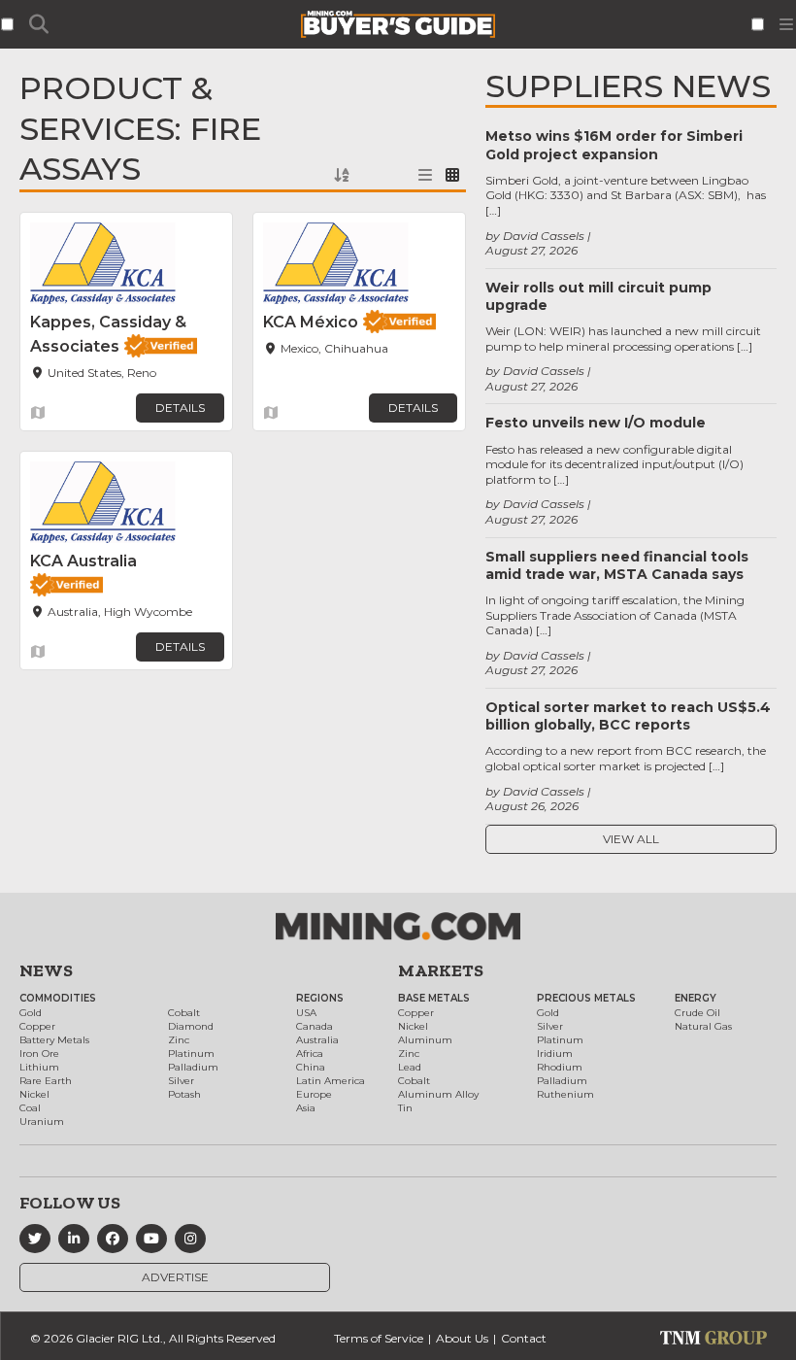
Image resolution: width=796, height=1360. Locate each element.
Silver (181, 1080)
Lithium (39, 1067)
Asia (305, 1108)
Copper (37, 1026)
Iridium (555, 1053)
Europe (314, 1094)
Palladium (193, 1067)
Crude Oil (697, 1012)
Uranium (41, 1121)
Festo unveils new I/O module (595, 422)
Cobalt (184, 1012)
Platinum (191, 1053)
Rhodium (559, 1067)
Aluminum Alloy (438, 1094)
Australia (317, 1040)
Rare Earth (45, 1080)
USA (306, 1012)
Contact (524, 1338)
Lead (409, 1067)
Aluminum (425, 1040)
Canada (314, 1026)
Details (180, 407)
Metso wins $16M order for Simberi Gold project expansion (614, 144)
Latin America (330, 1080)
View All (631, 839)
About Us (462, 1338)
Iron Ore (39, 1053)
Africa (309, 1053)
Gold (30, 1012)
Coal (30, 1108)
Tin (405, 1108)
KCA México (310, 322)
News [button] (46, 970)
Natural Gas (703, 1026)
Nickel (34, 1094)
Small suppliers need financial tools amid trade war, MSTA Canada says (616, 565)
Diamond (191, 1026)
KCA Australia (83, 561)
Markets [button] (440, 970)
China (310, 1067)
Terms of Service (378, 1338)
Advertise (175, 1277)
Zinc (178, 1040)
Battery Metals (54, 1040)
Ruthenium (565, 1094)
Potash (184, 1094)
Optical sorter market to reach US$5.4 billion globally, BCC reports (628, 715)
